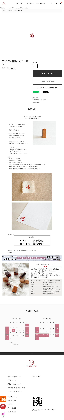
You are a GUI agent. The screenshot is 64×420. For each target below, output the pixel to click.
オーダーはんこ (10, 10)
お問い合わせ (12, 411)
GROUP (29, 3)
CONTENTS (40, 3)
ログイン (10, 404)
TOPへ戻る (32, 353)
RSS (33, 377)
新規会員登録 (12, 400)
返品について (36, 97)
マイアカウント (13, 397)
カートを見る (12, 408)
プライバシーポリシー (15, 391)
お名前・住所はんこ (19, 10)
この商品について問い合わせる (47, 87)
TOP (4, 10)
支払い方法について (14, 384)
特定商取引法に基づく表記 (39, 100)
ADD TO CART (49, 74)
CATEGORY (19, 3)
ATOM (38, 377)
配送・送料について (14, 377)
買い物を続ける (37, 102)
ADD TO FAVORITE (48, 81)
